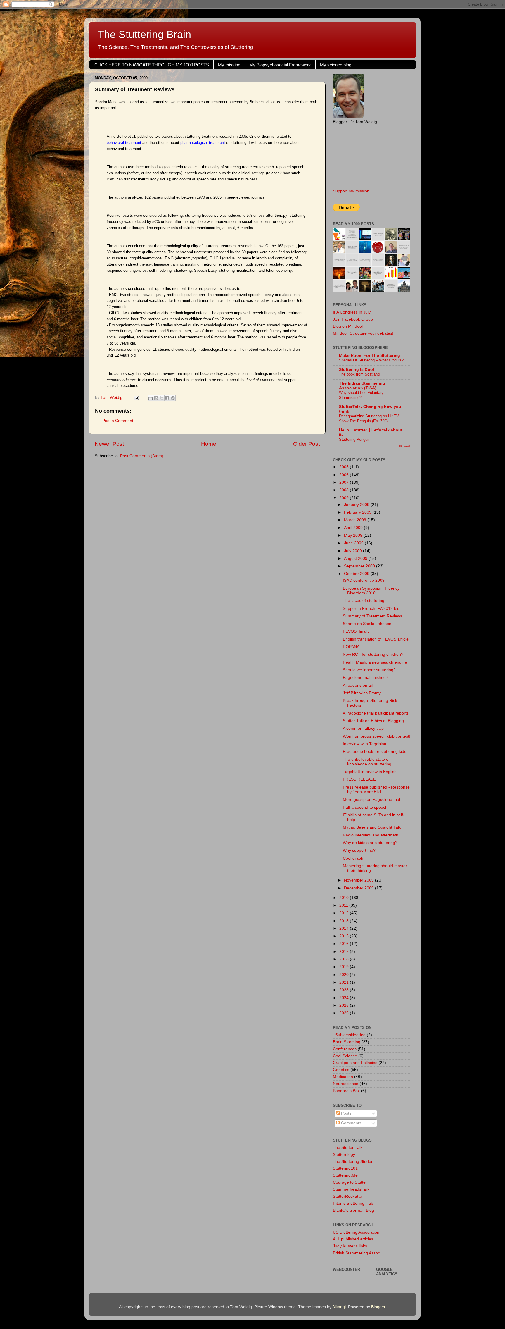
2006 (344, 475)
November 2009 (359, 880)
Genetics (341, 1070)
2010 (344, 898)
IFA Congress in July (352, 312)
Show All (404, 446)
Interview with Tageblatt (364, 744)
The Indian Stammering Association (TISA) (362, 385)
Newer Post (109, 444)
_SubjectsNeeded (349, 1035)
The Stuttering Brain (144, 34)
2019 (344, 967)
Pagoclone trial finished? (365, 677)
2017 (344, 951)
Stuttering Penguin (354, 439)
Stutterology (344, 1154)
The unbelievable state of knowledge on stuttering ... (369, 761)
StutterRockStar (347, 1196)
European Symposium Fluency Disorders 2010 (371, 590)
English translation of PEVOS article (376, 639)
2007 (344, 482)
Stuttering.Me (345, 1175)
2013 (344, 921)
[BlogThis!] (156, 398)
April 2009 (354, 528)
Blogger (378, 1307)
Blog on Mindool (348, 326)
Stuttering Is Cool (356, 369)
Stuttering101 (345, 1168)
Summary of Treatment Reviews (372, 616)
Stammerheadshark (351, 1189)
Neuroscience (345, 1084)
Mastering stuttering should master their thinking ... (375, 868)
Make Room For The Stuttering (369, 355)
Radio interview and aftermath (370, 835)
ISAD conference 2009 (364, 580)
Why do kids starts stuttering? (370, 843)
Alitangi (339, 1307)
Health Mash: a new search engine (375, 662)
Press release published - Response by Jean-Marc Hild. (376, 789)
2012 (344, 913)
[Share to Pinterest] (173, 398)
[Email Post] (136, 397)
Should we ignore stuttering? (369, 670)
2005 (344, 467)
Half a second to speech (365, 807)
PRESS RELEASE (359, 779)
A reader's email (358, 685)
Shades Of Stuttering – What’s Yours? (371, 360)
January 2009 (357, 504)
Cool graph (353, 858)
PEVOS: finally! (357, 631)
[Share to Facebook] (167, 398)
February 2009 (358, 512)
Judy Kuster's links (350, 1246)
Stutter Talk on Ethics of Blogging (373, 721)
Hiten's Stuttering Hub (353, 1203)
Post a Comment (117, 421)
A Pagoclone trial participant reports (376, 713)
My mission (229, 64)
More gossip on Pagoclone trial (371, 799)
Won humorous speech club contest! (376, 736)
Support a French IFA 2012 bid (371, 608)
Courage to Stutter (350, 1182)
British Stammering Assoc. (357, 1253)
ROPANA (351, 647)
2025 (344, 1005)
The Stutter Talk (347, 1147)
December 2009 (359, 888)
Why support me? (359, 850)
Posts (345, 1113)
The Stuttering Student (354, 1161)
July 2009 (353, 551)
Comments (350, 1123)
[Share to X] (162, 398)
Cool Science (345, 1056)
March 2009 (355, 520)
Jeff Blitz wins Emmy (362, 693)
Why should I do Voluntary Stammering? (361, 395)
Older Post (306, 444)
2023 (344, 990)
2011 (344, 905)
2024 (344, 998)
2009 (344, 498)
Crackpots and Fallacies (355, 1063)
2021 (344, 982)
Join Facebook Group (353, 319)
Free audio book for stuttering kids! (375, 751)
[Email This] (150, 398)
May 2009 (354, 535)
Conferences (345, 1049)
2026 (344, 1013)
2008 (344, 490)
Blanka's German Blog (353, 1210)
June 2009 (354, 543)
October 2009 (357, 573)
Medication (343, 1077)
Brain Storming (346, 1042)
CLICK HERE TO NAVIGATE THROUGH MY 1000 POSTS (151, 64)
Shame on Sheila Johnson (367, 624)
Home (208, 444)
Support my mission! (352, 191)
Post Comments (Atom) (141, 456)
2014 (344, 928)
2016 (344, 943)
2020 (344, 974)
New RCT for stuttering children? (373, 654)
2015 (344, 936)
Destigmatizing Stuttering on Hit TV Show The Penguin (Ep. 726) (369, 418)
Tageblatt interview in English (370, 771)
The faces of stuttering (363, 600)
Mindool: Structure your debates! (363, 333)
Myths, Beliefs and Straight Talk (372, 827)
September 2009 (360, 566)
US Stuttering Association (356, 1232)
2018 (344, 959)
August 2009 (356, 558)
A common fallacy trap (363, 728)
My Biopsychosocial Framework (280, 64)
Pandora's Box (346, 1091)
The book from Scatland (359, 374)
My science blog (335, 64)
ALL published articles (353, 1239)
